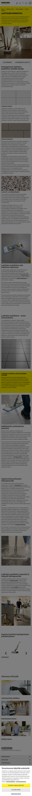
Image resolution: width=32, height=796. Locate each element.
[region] (16, 781)
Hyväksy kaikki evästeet (16, 785)
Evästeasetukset (16, 794)
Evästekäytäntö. (10, 781)
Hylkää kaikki (16, 790)
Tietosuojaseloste (21, 781)
